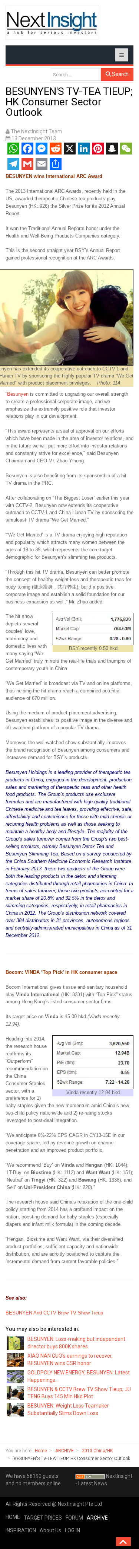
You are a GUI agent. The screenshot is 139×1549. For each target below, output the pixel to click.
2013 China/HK (97, 1450)
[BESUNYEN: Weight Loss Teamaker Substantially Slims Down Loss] (15, 1409)
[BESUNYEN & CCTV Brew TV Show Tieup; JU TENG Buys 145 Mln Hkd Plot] (15, 1393)
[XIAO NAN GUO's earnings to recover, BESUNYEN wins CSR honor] (15, 1359)
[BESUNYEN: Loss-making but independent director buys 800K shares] (15, 1343)
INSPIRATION (21, 1530)
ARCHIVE (64, 1450)
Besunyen (18, 394)
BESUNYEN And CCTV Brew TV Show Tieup (54, 1313)
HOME (13, 1517)
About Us (50, 1530)
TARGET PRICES (43, 1518)
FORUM (74, 1518)
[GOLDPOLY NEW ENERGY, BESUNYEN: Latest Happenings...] (15, 1376)
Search (120, 74)
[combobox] (76, 74)
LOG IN (72, 1530)
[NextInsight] (52, 22)
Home (41, 1450)
